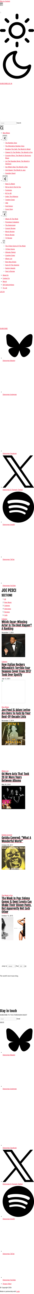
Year (17, 966)
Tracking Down (10, 200)
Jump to (4, 966)
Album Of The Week (11, 219)
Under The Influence (11, 196)
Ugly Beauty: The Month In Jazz (15, 170)
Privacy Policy (7, 1284)
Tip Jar (5, 288)
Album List (8, 259)
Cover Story (9, 209)
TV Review (8, 238)
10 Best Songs (10, 249)
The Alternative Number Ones (14, 146)
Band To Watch (10, 184)
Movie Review (9, 235)
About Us (5, 275)
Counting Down (10, 255)
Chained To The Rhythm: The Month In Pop (19, 152)
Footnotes (8, 190)
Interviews (5, 176)
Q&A (6, 203)
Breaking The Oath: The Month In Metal (17, 149)
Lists (4, 240)
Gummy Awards (10, 268)
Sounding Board (10, 173)
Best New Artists (10, 262)
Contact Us (6, 278)
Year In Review (10, 271)
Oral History (9, 206)
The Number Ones (11, 143)
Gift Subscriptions (8, 285)
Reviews (5, 212)
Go (25, 966)
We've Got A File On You (13, 187)
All (5, 599)
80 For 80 (8, 193)
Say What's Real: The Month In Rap (16, 167)
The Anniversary (10, 225)
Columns (5, 135)
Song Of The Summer (12, 265)
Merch (5, 281)
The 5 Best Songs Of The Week (15, 246)
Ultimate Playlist (10, 252)
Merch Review (10, 232)
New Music (6, 133)
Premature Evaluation (12, 222)
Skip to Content (5, 1)
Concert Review (10, 228)
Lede (18, 1291)
